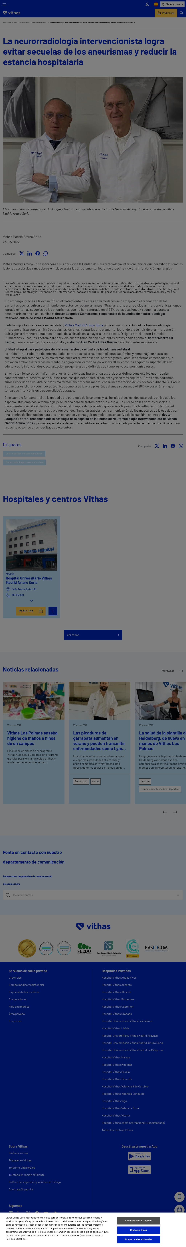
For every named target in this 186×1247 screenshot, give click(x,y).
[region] (93, 1230)
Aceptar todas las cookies (138, 1239)
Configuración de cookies (138, 1221)
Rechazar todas (138, 1230)
